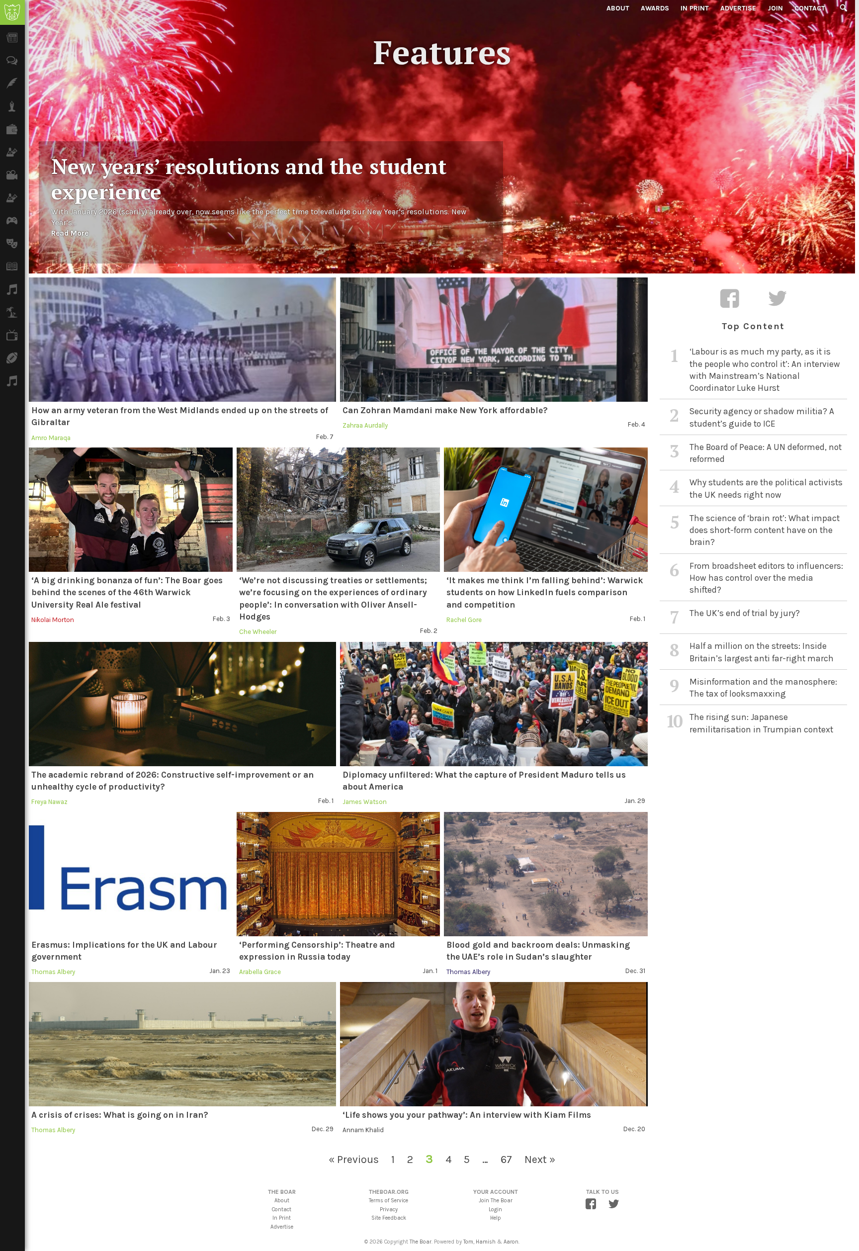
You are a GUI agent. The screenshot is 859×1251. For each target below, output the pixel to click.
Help (495, 1218)
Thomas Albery (53, 972)
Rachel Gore (464, 620)
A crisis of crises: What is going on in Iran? (119, 1115)
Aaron (511, 1242)
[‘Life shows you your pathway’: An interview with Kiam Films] (493, 1044)
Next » (539, 1159)
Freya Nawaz (49, 801)
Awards (655, 8)
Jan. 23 (219, 971)
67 (506, 1159)
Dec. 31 (635, 971)
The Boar (420, 1242)
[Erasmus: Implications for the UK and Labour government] (131, 874)
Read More (69, 233)
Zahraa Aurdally (365, 425)
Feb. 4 (636, 424)
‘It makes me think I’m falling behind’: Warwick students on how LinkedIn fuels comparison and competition (544, 592)
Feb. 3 (221, 619)
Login (495, 1209)
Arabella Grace (260, 972)
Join (775, 8)
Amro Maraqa (51, 438)
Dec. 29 (323, 1129)
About (617, 8)
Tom (468, 1242)
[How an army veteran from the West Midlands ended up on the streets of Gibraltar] (182, 339)
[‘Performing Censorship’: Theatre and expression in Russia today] (338, 874)
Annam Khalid (363, 1130)
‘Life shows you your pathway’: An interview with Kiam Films (467, 1115)
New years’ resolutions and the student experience (248, 178)
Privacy (389, 1209)
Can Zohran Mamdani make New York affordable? (445, 410)
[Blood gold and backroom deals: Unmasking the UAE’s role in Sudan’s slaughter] (546, 874)
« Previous (354, 1159)
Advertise (738, 8)
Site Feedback (388, 1218)
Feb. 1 (637, 619)
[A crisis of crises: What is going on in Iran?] (182, 1044)
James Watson (365, 801)
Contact (809, 8)
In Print (695, 8)
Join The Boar (496, 1200)
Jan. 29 (634, 800)
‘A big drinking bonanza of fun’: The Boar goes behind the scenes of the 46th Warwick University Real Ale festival (127, 592)
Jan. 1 (430, 971)
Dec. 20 (634, 1129)
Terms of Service (388, 1200)
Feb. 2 (428, 630)
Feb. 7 (325, 437)
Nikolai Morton (52, 620)
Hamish (486, 1242)
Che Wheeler (257, 631)
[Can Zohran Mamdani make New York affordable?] (493, 339)
